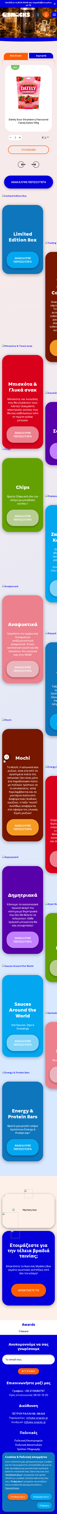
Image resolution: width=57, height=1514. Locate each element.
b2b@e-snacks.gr (35, 1422)
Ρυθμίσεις (44, 1505)
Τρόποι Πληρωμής (28, 1449)
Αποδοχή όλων (18, 1497)
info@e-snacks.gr (37, 1418)
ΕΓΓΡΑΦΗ (28, 1371)
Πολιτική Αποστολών (28, 1444)
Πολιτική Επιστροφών (28, 1440)
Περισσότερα (12, 1488)
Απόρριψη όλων (41, 1497)
